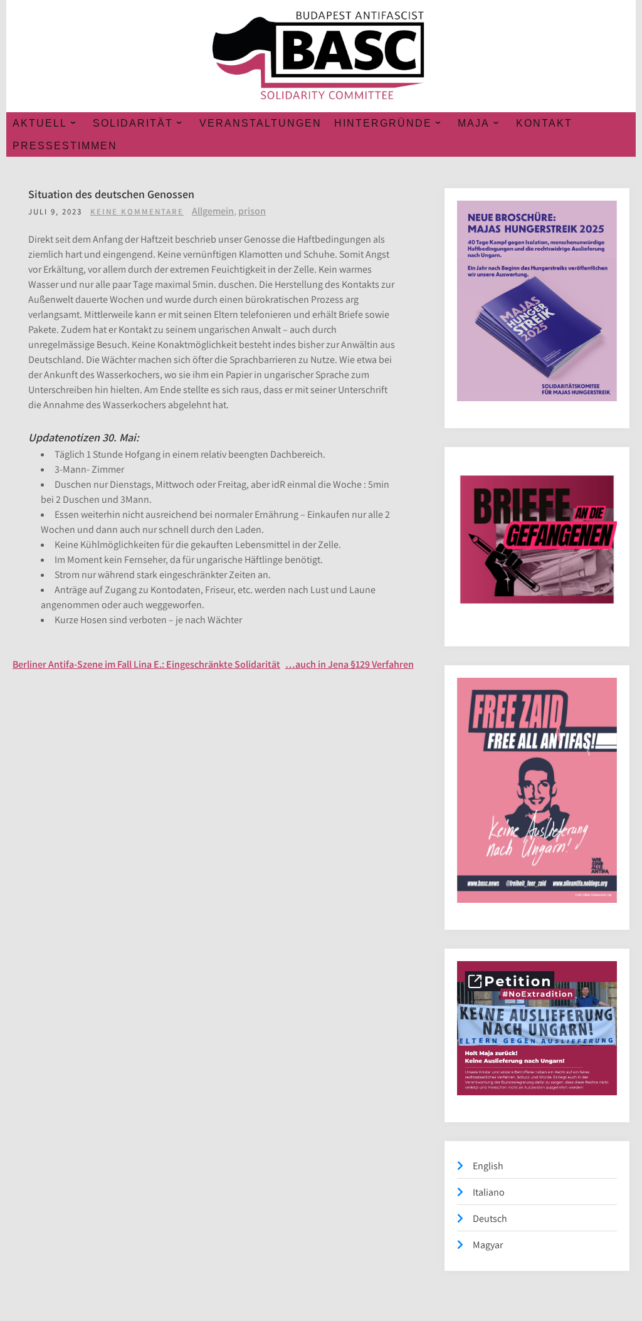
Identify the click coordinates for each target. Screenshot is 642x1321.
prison (252, 211)
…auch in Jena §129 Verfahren (349, 664)
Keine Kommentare (137, 211)
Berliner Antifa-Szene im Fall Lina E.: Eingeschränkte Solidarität (146, 664)
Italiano (489, 1192)
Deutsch (490, 1218)
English (488, 1165)
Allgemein (213, 211)
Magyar (488, 1244)
